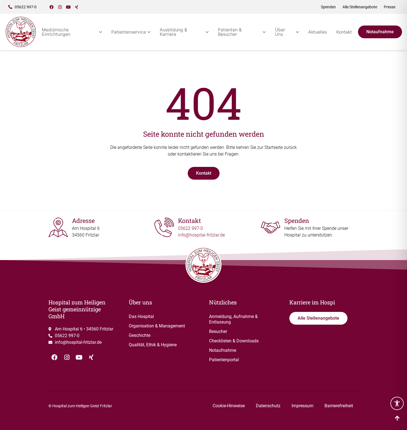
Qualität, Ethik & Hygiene (153, 344)
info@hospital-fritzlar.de (201, 235)
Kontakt (344, 32)
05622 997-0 (190, 228)
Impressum (302, 405)
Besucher (218, 331)
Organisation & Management (157, 326)
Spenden (328, 7)
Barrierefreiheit (338, 405)
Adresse (83, 221)
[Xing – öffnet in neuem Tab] (77, 7)
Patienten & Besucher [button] (230, 32)
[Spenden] (270, 227)
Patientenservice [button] (128, 32)
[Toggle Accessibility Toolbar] (397, 403)
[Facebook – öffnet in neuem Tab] (52, 7)
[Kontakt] (164, 227)
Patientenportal (224, 359)
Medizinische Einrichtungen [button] (56, 32)
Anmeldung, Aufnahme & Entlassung (233, 319)
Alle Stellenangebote (359, 7)
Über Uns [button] (280, 32)
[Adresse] (58, 227)
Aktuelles (317, 32)
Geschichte (139, 335)
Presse (389, 7)
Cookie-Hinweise (229, 405)
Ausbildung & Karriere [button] (173, 32)
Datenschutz (268, 405)
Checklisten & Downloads (234, 341)
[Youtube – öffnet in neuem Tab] (68, 7)
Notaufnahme (222, 350)
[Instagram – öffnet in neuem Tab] (60, 7)
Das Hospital (141, 316)
